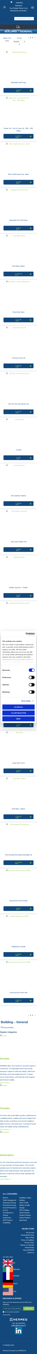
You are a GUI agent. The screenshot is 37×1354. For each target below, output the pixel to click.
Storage (22, 1208)
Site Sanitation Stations (18, 496)
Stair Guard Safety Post (19, 542)
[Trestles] (18, 1094)
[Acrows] (18, 1044)
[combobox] (24, 18)
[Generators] (18, 1141)
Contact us (30, 1252)
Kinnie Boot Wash (18, 312)
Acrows (4, 1058)
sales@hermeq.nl (18, 1326)
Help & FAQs (29, 1237)
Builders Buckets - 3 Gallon (18, 587)
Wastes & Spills (24, 1205)
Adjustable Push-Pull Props (18, 220)
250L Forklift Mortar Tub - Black (18, 174)
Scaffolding (6, 1223)
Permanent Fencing (9, 1205)
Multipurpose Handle (18, 946)
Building (8, 30)
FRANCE (16, 1276)
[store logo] (18, 4)
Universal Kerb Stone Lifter (19, 992)
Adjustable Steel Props (18, 82)
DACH (15, 1284)
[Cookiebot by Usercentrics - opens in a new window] (26, 634)
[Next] (35, 37)
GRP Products (8, 1220)
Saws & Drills (23, 1203)
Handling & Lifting (25, 1198)
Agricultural (23, 1220)
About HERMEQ (28, 1250)
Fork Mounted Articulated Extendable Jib (18, 855)
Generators (7, 1155)
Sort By (19, 38)
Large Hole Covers (18, 763)
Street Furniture (24, 1213)
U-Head (18, 450)
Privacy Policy (29, 1242)
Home (1, 30)
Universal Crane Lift (18, 358)
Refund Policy (29, 1247)
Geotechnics (7, 1218)
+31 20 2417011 (18, 1323)
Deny (18, 719)
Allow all (18, 707)
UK (14, 1263)
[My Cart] (32, 7)
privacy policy (6, 1315)
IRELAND (16, 1269)
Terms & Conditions (27, 1240)
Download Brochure (27, 1235)
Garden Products (25, 1215)
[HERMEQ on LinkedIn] (18, 1330)
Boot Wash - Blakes (18, 809)
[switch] (32, 677)
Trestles (5, 1108)
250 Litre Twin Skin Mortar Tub (18, 404)
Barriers (5, 1198)
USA (14, 1291)
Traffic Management (9, 1200)
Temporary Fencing (9, 1203)
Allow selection (18, 713)
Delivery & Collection (27, 1245)
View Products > (6, 1083)
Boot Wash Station (18, 266)
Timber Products (24, 1218)
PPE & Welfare (24, 1210)
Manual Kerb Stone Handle (19, 901)
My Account (30, 1232)
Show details (26, 701)
